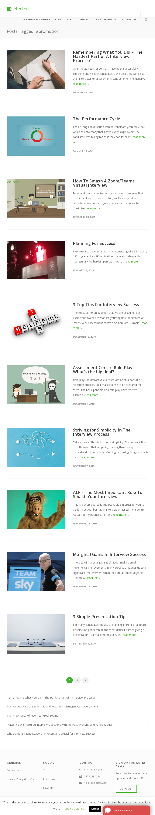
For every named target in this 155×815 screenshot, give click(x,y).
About (85, 19)
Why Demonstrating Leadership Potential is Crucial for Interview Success (51, 733)
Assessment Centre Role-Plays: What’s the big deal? (104, 369)
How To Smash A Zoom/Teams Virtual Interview (104, 183)
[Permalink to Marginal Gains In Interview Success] (36, 571)
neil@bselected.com (96, 782)
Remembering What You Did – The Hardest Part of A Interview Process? (108, 56)
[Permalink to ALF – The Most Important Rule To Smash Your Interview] (36, 509)
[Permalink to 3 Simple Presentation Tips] (36, 634)
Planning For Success (94, 243)
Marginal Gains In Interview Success (109, 554)
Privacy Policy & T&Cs (20, 779)
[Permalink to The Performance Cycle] (36, 136)
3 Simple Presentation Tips (100, 616)
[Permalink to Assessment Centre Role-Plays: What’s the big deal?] (36, 385)
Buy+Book (129, 19)
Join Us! (126, 788)
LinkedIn (48, 788)
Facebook (49, 779)
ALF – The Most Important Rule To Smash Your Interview (107, 494)
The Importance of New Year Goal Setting (32, 715)
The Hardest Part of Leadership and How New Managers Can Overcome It (52, 706)
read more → (81, 84)
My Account (14, 770)
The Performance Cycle (96, 118)
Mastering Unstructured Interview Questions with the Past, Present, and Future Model (59, 724)
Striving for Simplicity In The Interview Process (102, 432)
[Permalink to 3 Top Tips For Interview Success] (36, 322)
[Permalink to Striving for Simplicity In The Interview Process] (36, 447)
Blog (70, 19)
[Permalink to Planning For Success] (36, 260)
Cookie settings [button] (74, 808)
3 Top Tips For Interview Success (106, 304)
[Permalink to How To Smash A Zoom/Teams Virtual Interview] (36, 198)
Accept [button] (95, 808)
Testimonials (106, 19)
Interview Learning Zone (42, 19)
